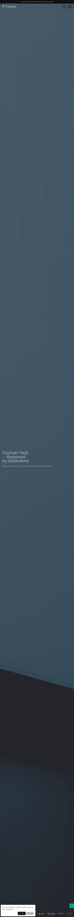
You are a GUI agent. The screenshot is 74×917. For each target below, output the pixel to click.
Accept (21, 913)
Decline (30, 913)
